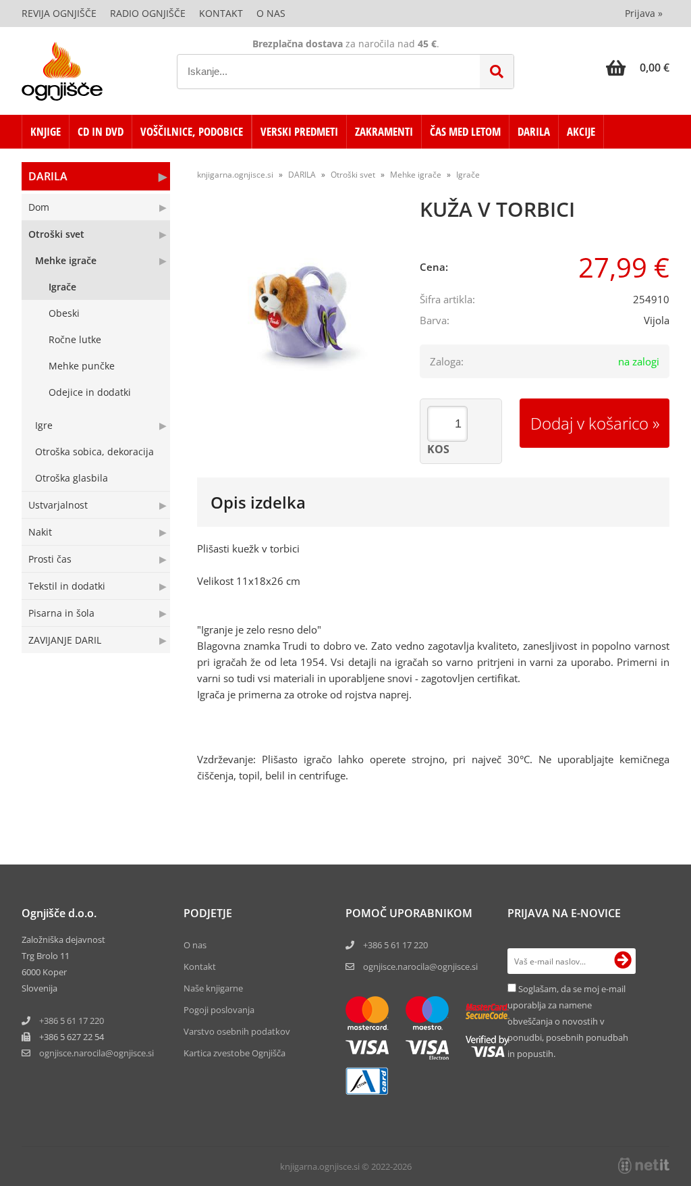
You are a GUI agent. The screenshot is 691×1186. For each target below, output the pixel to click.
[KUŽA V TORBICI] (298, 308)
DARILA (534, 131)
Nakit (40, 531)
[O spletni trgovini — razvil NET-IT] (643, 1166)
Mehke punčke (82, 365)
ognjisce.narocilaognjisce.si (96, 1053)
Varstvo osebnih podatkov (237, 1031)
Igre (44, 425)
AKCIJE (581, 131)
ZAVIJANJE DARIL (64, 640)
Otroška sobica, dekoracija (94, 451)
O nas (270, 13)
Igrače (62, 286)
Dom (38, 207)
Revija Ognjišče (59, 13)
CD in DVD (100, 131)
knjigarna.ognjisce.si (235, 174)
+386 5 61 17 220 (71, 1020)
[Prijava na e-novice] (623, 961)
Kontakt (221, 13)
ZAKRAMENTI (384, 131)
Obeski (64, 313)
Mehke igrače (65, 260)
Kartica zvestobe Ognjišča (234, 1053)
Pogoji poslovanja (219, 1010)
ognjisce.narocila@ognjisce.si (420, 966)
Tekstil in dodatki (66, 585)
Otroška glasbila (71, 477)
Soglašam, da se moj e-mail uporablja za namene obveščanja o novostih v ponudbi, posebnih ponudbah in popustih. (567, 1021)
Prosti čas (50, 558)
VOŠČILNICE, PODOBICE (191, 131)
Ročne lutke (75, 339)
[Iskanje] (497, 71)
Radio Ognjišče (148, 13)
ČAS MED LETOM (465, 131)
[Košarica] (637, 67)
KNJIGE (45, 131)
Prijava (644, 13)
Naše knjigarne (213, 988)
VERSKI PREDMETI (299, 131)
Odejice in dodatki (90, 392)
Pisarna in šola (61, 613)
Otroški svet (56, 234)
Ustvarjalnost (58, 504)
